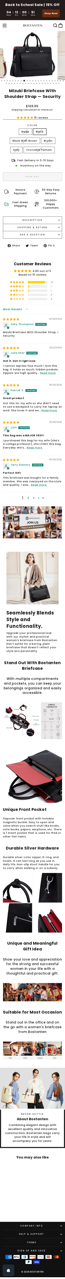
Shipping (17, 109)
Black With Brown (24, 141)
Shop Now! (51, 13)
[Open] (8, 1270)
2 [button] (28, 498)
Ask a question (32, 234)
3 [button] (34, 498)
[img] (11, 319)
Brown (48, 141)
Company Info (31, 1225)
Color (32, 125)
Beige (25, 131)
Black (40, 131)
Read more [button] (48, 373)
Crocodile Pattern (39, 150)
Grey (16, 150)
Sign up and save (32, 1250)
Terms (32, 1242)
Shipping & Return (32, 227)
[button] (25, 117)
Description (33, 220)
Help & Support (31, 1234)
